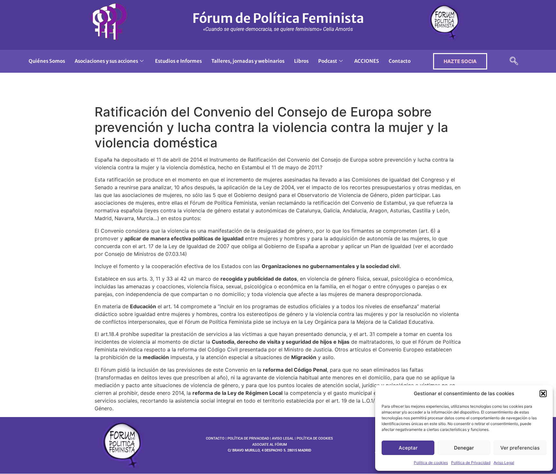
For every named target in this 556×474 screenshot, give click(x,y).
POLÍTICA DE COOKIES (315, 438)
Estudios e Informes (178, 61)
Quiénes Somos (47, 61)
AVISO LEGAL (283, 438)
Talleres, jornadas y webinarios (247, 61)
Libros (301, 61)
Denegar (464, 448)
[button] (543, 393)
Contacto (400, 61)
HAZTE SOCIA (460, 61)
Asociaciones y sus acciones (106, 61)
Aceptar (408, 448)
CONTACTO (215, 438)
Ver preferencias (520, 448)
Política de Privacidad (470, 462)
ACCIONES (366, 61)
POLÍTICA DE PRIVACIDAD (248, 438)
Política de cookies (431, 462)
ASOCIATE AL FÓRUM (269, 444)
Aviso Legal (504, 462)
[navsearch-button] (514, 61)
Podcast (327, 61)
